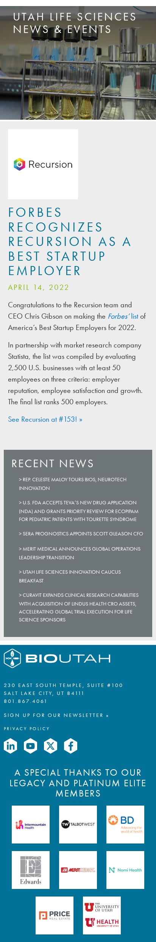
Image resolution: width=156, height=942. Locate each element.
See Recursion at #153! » (45, 419)
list (123, 316)
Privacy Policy (27, 728)
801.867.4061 (26, 701)
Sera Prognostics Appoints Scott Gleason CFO (83, 533)
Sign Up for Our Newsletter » (56, 715)
